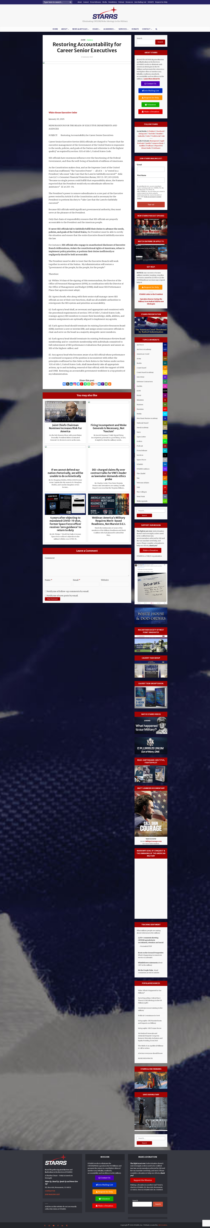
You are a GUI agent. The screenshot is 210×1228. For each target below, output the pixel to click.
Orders (90, 40)
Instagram (143, 134)
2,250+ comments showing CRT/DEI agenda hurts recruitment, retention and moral (150, 940)
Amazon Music (158, 143)
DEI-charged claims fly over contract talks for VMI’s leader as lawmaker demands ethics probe (109, 474)
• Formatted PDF (145, 946)
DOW (83, 40)
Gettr (148, 136)
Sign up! (151, 204)
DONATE (151, 2)
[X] (67, 384)
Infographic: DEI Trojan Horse (149, 1028)
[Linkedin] (71, 384)
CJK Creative (162, 1225)
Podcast (121, 2)
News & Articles (80, 29)
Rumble (159, 134)
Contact (86, 2)
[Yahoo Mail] (102, 384)
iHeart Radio (146, 148)
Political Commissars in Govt (149, 1016)
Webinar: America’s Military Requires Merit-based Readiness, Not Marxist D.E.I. (108, 521)
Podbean (149, 146)
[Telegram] (78, 384)
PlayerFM (158, 146)
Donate (135, 29)
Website (105, 580)
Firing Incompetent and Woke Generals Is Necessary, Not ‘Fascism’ (109, 428)
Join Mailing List (140, 2)
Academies (108, 29)
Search (139, 38)
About (80, 2)
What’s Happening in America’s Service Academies (151, 955)
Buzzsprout (154, 141)
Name (48, 580)
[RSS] (92, 384)
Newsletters (112, 2)
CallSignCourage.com (153, 841)
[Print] (109, 384)
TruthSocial (155, 136)
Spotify (148, 143)
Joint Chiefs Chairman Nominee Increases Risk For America (65, 428)
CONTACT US (50, 1191)
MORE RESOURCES (145, 1058)
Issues (95, 29)
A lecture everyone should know (150, 1053)
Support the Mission (143, 1180)
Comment (50, 558)
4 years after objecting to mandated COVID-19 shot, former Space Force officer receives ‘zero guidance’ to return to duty (65, 524)
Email (76, 580)
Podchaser (156, 148)
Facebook (160, 131)
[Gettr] (81, 384)
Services (123, 29)
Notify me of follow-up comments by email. (68, 591)
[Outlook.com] (99, 384)
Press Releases (95, 2)
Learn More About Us (152, 79)
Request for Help (161, 2)
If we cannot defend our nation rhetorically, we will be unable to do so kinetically (65, 473)
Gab (163, 136)
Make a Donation (151, 112)
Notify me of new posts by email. (62, 595)
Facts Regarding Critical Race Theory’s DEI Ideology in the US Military (150, 1000)
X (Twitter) (151, 131)
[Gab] (85, 384)
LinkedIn (141, 136)
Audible (142, 146)
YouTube (151, 134)
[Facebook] (64, 384)
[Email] (106, 384)
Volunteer (151, 105)
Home (55, 29)
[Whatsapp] (88, 384)
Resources (129, 2)
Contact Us (151, 84)
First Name (141, 175)
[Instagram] (74, 384)
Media (104, 2)
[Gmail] (95, 384)
